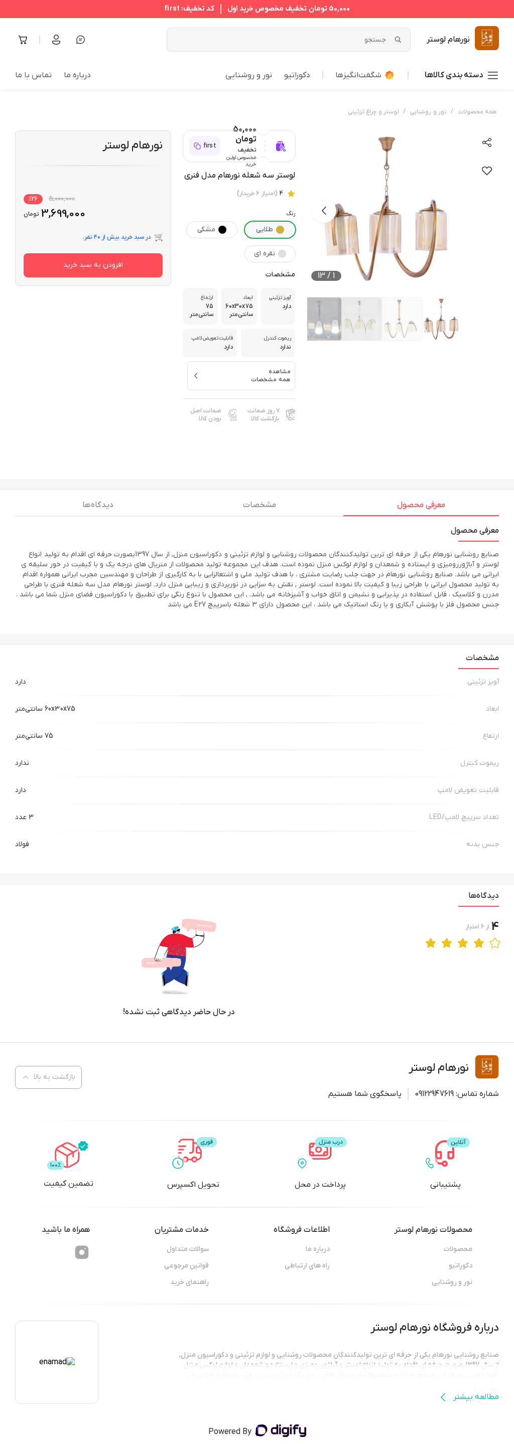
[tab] (421, 507)
